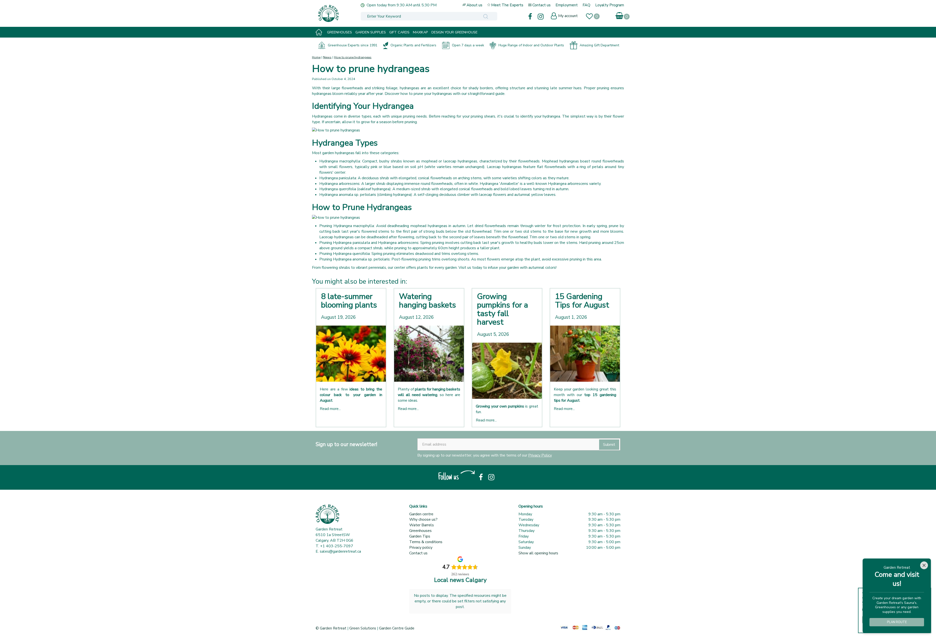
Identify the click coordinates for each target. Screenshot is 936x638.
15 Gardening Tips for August (582, 300)
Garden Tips (419, 536)
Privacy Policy (540, 455)
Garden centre (421, 514)
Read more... (330, 408)
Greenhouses (420, 530)
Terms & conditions (425, 542)
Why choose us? (423, 519)
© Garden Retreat (331, 628)
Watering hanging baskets (427, 300)
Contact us (418, 553)
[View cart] (619, 15)
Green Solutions (362, 628)
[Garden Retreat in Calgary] (349, 13)
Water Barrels (421, 525)
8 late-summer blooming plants (349, 300)
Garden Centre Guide (396, 628)
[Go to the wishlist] (591, 17)
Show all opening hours (538, 553)
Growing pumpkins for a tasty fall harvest (502, 309)
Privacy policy (420, 547)
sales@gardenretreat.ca (340, 551)
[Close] (924, 565)
